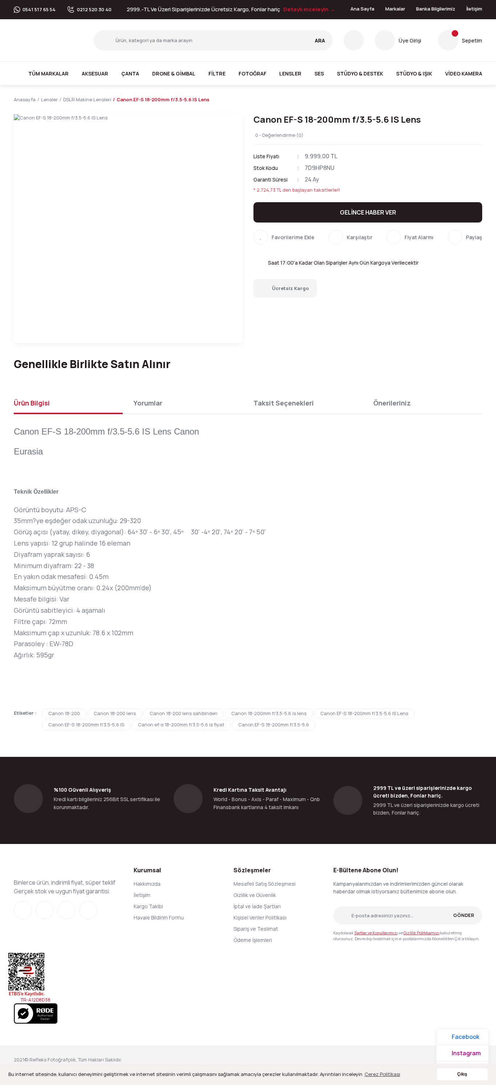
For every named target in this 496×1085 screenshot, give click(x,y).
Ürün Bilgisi (32, 403)
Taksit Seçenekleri (283, 403)
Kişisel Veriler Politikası (259, 917)
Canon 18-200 (64, 713)
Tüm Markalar (48, 73)
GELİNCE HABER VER (368, 212)
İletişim (474, 8)
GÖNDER (463, 915)
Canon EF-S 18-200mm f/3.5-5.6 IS (86, 724)
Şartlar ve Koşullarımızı (376, 932)
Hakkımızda (147, 883)
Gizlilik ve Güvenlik (254, 895)
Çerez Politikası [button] (382, 1074)
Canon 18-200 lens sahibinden (183, 713)
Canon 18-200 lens (115, 713)
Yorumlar (148, 403)
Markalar (395, 8)
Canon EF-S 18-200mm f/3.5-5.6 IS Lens (364, 713)
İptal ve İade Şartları (257, 906)
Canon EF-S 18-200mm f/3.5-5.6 (273, 724)
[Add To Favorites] (283, 237)
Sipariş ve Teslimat (255, 928)
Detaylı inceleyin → (309, 9)
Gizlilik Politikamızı (421, 932)
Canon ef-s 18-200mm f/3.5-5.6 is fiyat (181, 724)
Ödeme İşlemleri (252, 940)
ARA (320, 40)
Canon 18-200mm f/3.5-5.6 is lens (268, 713)
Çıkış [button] (462, 1074)
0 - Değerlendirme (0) (279, 135)
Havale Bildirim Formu (159, 917)
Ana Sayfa (362, 8)
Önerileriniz (392, 403)
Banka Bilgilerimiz (435, 8)
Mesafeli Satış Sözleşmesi (264, 883)
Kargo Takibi (148, 906)
